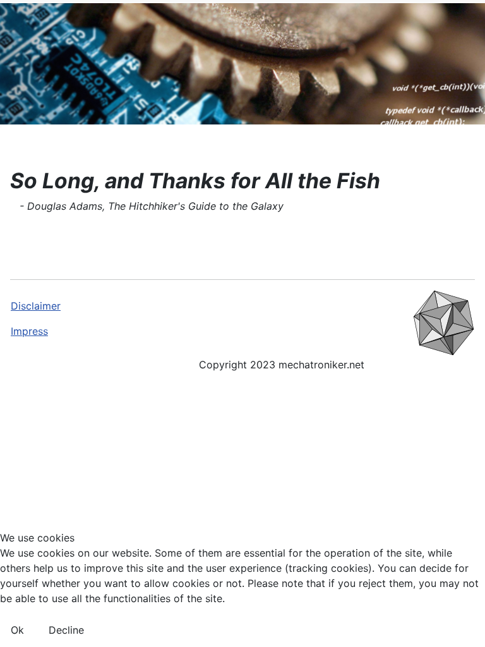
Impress (29, 331)
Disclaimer (36, 305)
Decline (66, 630)
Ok (17, 630)
